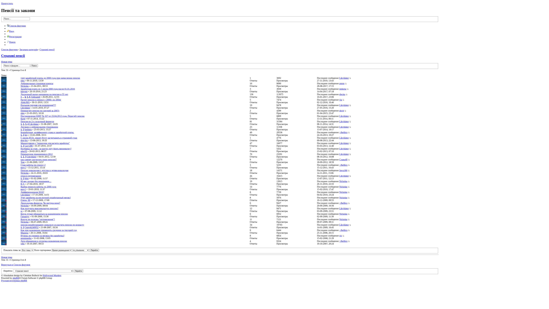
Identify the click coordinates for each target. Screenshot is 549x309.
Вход (11, 31)
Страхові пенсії (47, 49)
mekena (342, 89)
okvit (341, 110)
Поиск (12, 42)
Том (22, 162)
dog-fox (24, 140)
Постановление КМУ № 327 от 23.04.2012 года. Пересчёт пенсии (52, 116)
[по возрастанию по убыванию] (85, 250)
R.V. (23, 184)
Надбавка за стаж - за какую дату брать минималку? (46, 148)
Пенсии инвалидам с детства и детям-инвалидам (44, 170)
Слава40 (343, 159)
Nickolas (25, 86)
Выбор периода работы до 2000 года (38, 187)
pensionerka (26, 238)
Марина (24, 233)
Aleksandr (35, 97)
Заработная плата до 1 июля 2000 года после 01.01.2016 (48, 89)
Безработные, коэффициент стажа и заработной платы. (47, 132)
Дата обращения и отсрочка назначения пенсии (44, 241)
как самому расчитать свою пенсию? (38, 159)
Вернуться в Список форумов (15, 265)
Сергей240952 (31, 227)
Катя (23, 118)
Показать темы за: (12, 250)
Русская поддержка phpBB (14, 280)
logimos (28, 129)
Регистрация (15, 36)
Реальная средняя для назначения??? (38, 105)
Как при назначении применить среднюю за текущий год (49, 230)
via (340, 100)
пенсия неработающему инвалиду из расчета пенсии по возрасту (52, 225)
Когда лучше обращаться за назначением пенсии (44, 214)
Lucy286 (29, 146)
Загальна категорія (29, 49)
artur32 (24, 151)
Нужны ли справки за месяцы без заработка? (42, 235)
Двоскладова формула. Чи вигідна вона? (40, 203)
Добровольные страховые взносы (37, 83)
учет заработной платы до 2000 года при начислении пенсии (50, 78)
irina (27, 178)
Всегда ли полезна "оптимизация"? (38, 219)
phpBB (16, 278)
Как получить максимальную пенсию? (39, 208)
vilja (22, 243)
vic (340, 235)
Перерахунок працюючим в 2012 (37, 154)
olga (22, 80)
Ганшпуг (25, 216)
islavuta (24, 91)
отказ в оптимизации (31, 176)
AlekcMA (25, 102)
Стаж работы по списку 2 (33, 165)
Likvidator (344, 78)
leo (26, 135)
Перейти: (7, 271)
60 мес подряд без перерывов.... (36, 181)
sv (22, 211)
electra (342, 94)
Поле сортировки (43, 250)
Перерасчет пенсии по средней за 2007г (40, 110)
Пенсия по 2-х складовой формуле (37, 121)
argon (341, 83)
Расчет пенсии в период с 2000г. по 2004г (41, 100)
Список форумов (17, 26)
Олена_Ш (25, 200)
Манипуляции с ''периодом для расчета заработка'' (45, 143)
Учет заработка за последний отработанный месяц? (46, 197)
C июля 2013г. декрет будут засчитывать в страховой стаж (49, 138)
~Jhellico (343, 132)
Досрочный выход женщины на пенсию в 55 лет (44, 94)
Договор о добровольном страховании (39, 127)
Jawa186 (343, 170)
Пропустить (7, 3)
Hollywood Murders (52, 275)
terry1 (23, 167)
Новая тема (6, 62)
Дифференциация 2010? (32, 192)
